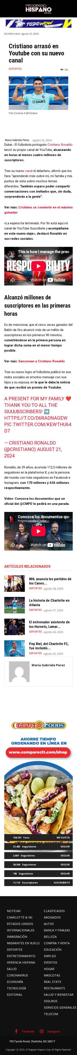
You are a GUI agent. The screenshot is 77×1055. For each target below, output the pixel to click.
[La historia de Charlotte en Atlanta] (14, 605)
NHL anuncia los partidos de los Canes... (50, 581)
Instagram (53, 1031)
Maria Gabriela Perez (17, 140)
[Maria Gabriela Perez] (19, 671)
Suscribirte (62, 882)
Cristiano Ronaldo (60, 145)
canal (29, 171)
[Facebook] (16, 1031)
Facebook (28, 1031)
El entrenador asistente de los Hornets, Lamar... (49, 624)
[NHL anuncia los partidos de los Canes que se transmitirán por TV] (14, 583)
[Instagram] (41, 1031)
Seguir (65, 846)
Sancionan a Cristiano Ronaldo (41, 361)
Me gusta (63, 837)
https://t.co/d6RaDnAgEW (35, 418)
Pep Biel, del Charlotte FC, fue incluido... (49, 646)
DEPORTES (15, 69)
